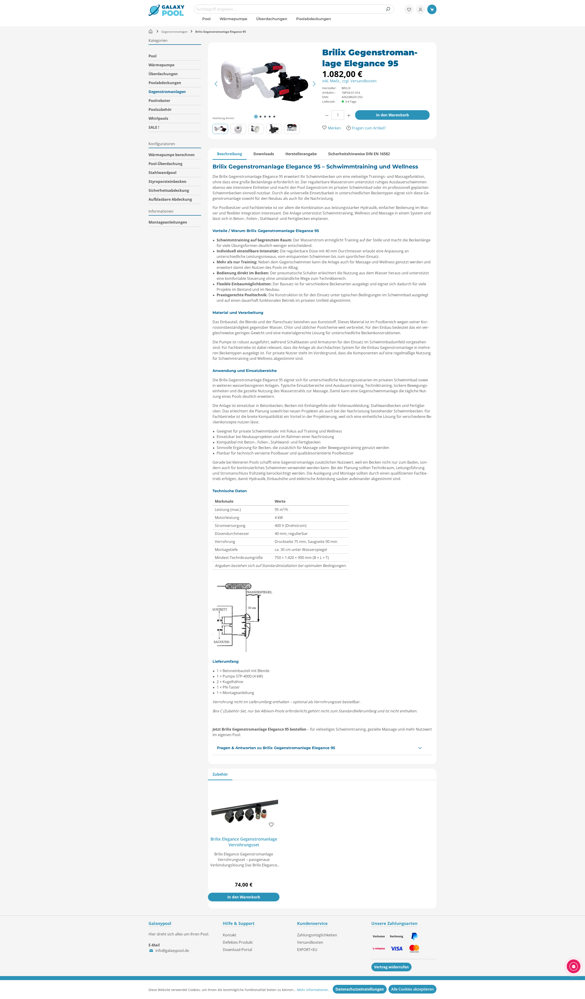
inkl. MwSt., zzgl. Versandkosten (349, 80)
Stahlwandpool (162, 172)
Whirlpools (158, 118)
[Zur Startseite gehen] (167, 10)
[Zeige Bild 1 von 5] (256, 117)
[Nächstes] (314, 83)
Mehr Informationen (312, 990)
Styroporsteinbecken (167, 181)
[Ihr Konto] (420, 9)
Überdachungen (163, 73)
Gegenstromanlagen (167, 91)
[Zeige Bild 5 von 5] (274, 117)
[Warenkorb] (431, 9)
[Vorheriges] (216, 83)
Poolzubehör (160, 109)
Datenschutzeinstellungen (359, 989)
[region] (267, 90)
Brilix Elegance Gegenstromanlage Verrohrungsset (243, 841)
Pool (153, 56)
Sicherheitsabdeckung (169, 190)
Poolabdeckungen (165, 82)
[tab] (230, 154)
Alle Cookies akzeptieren (412, 989)
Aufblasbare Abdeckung (170, 199)
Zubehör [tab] (220, 774)
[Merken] (271, 824)
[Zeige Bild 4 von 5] (270, 117)
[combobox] (294, 9)
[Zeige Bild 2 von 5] (260, 117)
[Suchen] (388, 9)
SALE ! (154, 127)
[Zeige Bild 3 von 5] (265, 117)
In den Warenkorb (392, 115)
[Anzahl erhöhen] (349, 115)
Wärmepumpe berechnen (172, 154)
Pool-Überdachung (165, 163)
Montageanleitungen (168, 222)
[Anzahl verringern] (327, 115)
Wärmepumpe (161, 64)
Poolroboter (159, 100)
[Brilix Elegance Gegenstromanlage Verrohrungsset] (243, 810)
